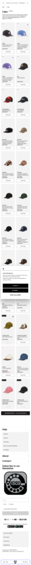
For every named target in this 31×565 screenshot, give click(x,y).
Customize (15, 290)
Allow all (15, 285)
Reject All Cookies (15, 295)
